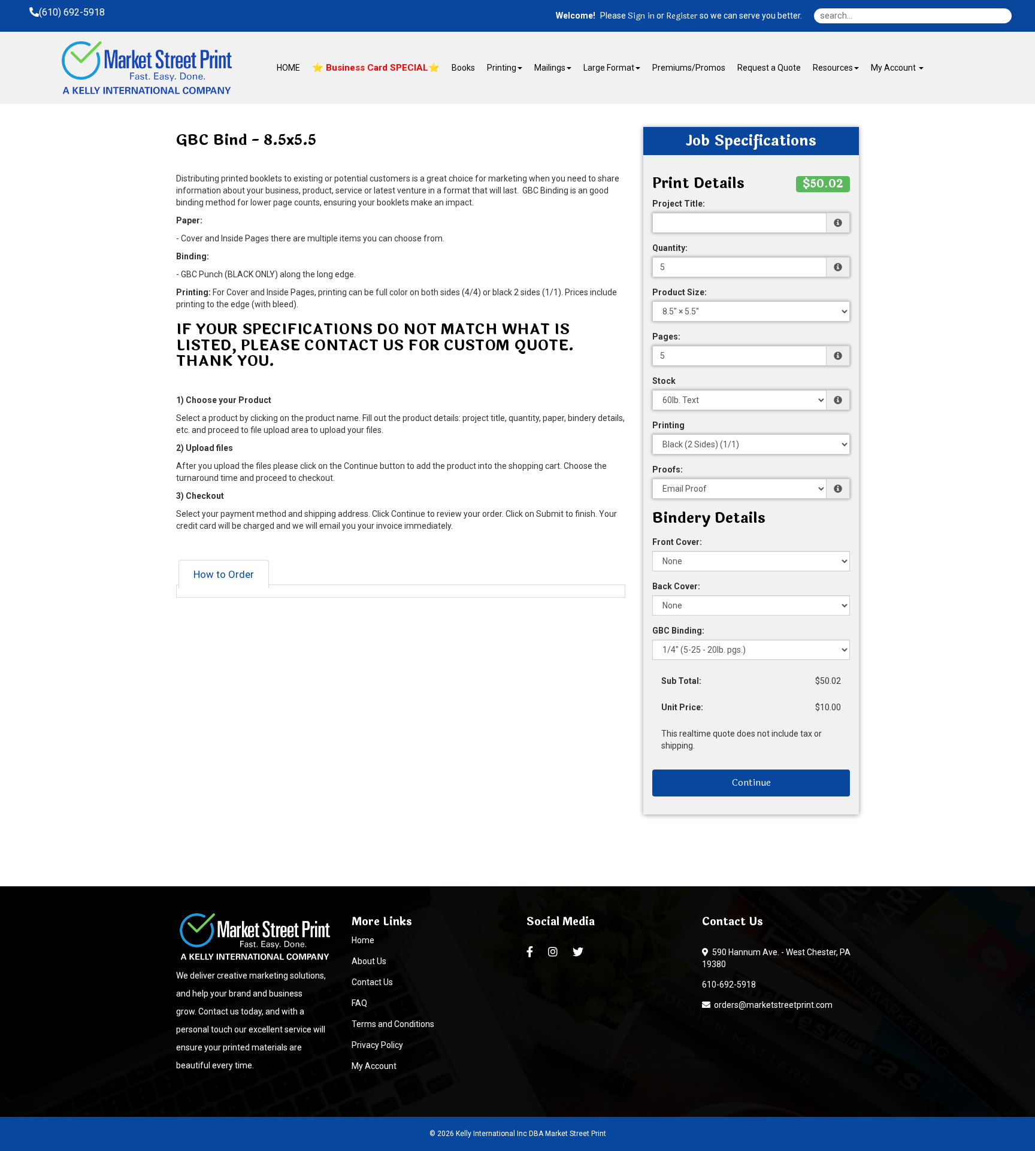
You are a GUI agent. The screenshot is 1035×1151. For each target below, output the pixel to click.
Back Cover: (676, 586)
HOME (288, 67)
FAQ (359, 1003)
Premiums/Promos (688, 67)
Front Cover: (677, 542)
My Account (374, 1066)
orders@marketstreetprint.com (771, 1005)
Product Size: (679, 292)
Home (363, 940)
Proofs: (667, 469)
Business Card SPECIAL (375, 67)
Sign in (641, 16)
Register (682, 16)
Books (463, 67)
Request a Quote (769, 67)
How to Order (223, 574)
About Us (369, 961)
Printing (668, 425)
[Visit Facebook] (531, 952)
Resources (833, 67)
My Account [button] (894, 67)
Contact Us (372, 982)
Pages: (666, 336)
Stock (664, 381)
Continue (751, 782)
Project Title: (678, 203)
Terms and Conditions (393, 1024)
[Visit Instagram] (554, 952)
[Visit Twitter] (579, 952)
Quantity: (670, 248)
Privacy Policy (377, 1045)
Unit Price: (682, 707)
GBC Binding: (678, 630)
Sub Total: (681, 681)
